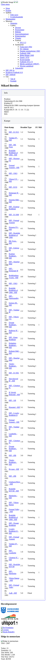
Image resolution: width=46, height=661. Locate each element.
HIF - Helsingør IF (13, 270)
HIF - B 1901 (14, 373)
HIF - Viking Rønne (14, 504)
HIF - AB (12, 400)
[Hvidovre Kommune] (10, 613)
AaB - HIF (13, 593)
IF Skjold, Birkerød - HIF (14, 393)
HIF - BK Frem (12, 146)
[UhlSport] (10, 625)
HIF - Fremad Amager (14, 221)
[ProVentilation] (7, 628)
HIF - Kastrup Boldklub (14, 208)
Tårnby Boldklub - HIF (13, 366)
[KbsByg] (10, 619)
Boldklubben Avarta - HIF (14, 277)
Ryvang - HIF (14, 469)
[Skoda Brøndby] (8, 632)
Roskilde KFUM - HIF (14, 490)
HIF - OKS (13, 173)
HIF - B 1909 (14, 215)
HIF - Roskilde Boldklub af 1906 (14, 235)
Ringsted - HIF (14, 407)
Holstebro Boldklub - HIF (13, 345)
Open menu (5, 4)
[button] (8, 13)
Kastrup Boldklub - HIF (13, 256)
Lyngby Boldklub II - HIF (14, 531)
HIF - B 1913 (14, 132)
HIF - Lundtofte (12, 552)
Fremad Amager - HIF (14, 166)
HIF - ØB (12, 455)
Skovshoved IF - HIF (13, 380)
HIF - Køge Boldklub (13, 338)
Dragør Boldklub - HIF (13, 325)
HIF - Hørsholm (12, 572)
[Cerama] (5, 630)
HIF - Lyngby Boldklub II (14, 414)
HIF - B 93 (13, 187)
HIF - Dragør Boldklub (14, 524)
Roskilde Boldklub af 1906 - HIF (13, 153)
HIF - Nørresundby (14, 297)
